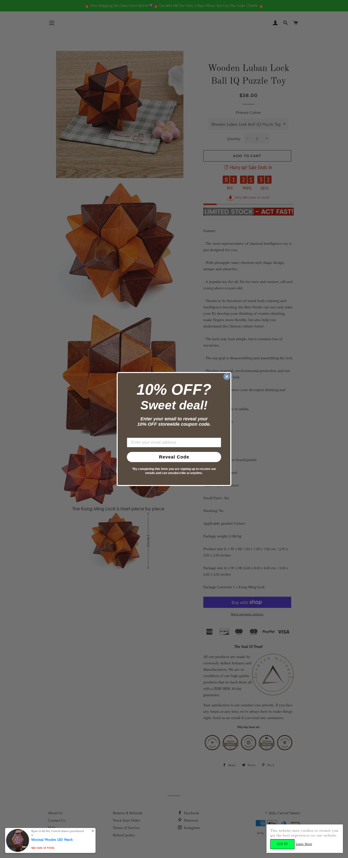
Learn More (304, 844)
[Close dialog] (226, 376)
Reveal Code (174, 457)
